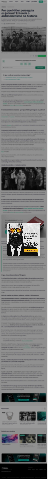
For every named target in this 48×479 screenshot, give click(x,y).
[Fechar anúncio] (40, 223)
